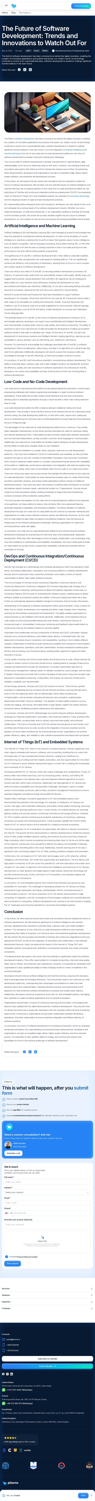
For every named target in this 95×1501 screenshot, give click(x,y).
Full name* (9, 1177)
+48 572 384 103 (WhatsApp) (19, 1403)
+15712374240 (12, 1350)
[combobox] (8, 1213)
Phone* (8, 1211)
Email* (7, 1198)
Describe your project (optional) (18, 1219)
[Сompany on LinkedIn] (11, 1374)
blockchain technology (79, 196)
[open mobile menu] (6, 6)
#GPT (28, 51)
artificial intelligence (74, 150)
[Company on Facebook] (3, 1374)
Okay (83, 1495)
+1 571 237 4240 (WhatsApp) (19, 1390)
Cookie (17, 1495)
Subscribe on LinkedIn (47, 1359)
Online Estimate (81, 6)
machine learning (11, 153)
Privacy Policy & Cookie (27, 1257)
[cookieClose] (91, 1495)
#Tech (36, 51)
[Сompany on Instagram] (7, 1374)
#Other (45, 51)
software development (25, 139)
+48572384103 (12, 1345)
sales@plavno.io (13, 1339)
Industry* (14, 1190)
